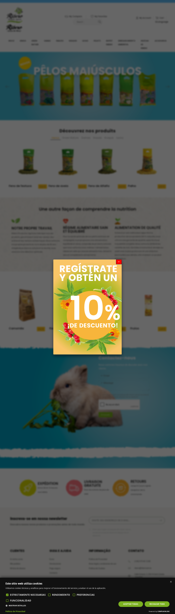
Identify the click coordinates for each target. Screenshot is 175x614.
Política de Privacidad (15, 611)
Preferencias (86, 594)
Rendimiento (61, 594)
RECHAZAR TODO (157, 604)
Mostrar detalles (17, 606)
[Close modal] (119, 262)
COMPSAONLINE (164, 611)
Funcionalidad (20, 600)
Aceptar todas (130, 604)
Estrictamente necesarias (28, 594)
